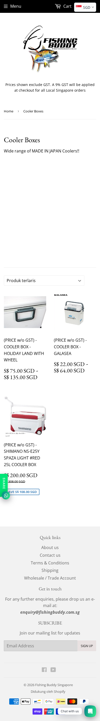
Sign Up (87, 646)
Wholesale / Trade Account (50, 578)
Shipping (50, 570)
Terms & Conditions (50, 563)
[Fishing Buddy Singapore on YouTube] (53, 670)
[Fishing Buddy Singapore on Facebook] (44, 670)
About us (50, 547)
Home (8, 111)
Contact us (50, 555)
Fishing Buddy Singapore (54, 684)
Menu (15, 6)
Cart (67, 6)
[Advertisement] (50, 210)
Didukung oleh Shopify (48, 691)
